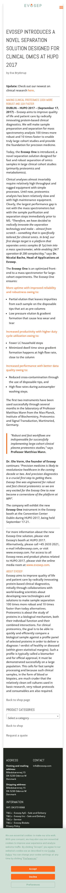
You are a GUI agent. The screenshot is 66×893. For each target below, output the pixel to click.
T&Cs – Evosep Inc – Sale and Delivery (25, 816)
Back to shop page (18, 700)
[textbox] (33, 718)
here (31, 90)
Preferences (33, 884)
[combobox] (33, 716)
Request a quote (17, 735)
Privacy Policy (13, 826)
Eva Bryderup (18, 73)
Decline (33, 877)
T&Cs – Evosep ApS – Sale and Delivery (26, 812)
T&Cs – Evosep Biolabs (17, 822)
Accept (33, 869)
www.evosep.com (37, 565)
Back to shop (14, 725)
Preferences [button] (29, 858)
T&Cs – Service (13, 819)
